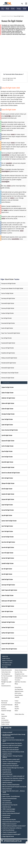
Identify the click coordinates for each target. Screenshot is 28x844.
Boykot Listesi (5, 724)
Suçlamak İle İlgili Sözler (8, 343)
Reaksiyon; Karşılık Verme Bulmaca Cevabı (13, 751)
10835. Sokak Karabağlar (9, 809)
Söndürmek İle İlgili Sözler (8, 363)
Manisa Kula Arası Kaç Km (9, 819)
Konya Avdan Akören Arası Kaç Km (11, 821)
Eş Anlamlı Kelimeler (7, 704)
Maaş (16, 684)
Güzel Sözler (10, 16)
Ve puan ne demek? (7, 732)
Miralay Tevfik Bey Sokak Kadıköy (11, 784)
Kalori (16, 710)
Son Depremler (19, 689)
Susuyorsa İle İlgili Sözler (8, 283)
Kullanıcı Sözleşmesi (7, 660)
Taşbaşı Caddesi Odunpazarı (10, 763)
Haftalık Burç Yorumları (18, 679)
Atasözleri (17, 703)
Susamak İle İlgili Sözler (8, 323)
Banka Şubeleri (5, 722)
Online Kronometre (6, 670)
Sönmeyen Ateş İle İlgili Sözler (9, 372)
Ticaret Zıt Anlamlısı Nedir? (10, 832)
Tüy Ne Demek (6, 817)
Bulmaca (3, 708)
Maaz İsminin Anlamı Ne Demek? (11, 749)
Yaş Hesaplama (5, 674)
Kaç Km (17, 708)
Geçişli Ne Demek (7, 772)
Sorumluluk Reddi (6, 664)
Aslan (24, 8)
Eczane (3, 706)
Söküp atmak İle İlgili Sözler (9, 358)
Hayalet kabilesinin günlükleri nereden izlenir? (14, 825)
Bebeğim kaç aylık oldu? (6, 683)
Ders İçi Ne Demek (7, 802)
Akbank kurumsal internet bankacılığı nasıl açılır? (13, 740)
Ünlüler (17, 706)
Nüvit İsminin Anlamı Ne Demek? (11, 765)
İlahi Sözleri (4, 701)
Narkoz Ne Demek (7, 788)
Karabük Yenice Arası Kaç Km (10, 804)
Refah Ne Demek (7, 770)
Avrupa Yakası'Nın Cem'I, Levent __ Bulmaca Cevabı (14, 791)
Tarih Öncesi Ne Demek (8, 830)
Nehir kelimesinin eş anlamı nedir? (11, 759)
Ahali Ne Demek (6, 815)
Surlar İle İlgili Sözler (7, 328)
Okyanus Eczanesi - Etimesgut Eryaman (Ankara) (13, 756)
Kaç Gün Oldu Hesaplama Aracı (19, 673)
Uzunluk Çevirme (6, 685)
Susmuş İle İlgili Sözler (7, 308)
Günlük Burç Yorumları (21, 676)
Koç (3, 8)
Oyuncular (4, 716)
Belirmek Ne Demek (7, 774)
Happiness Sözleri (7, 754)
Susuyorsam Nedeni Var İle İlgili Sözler (12, 288)
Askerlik (17, 697)
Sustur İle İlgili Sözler (7, 293)
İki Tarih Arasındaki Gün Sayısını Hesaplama (6, 678)
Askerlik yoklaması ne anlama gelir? (12, 834)
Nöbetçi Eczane (19, 691)
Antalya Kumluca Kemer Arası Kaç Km (12, 743)
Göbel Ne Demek (7, 807)
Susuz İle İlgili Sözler (19, 16)
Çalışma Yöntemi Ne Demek (9, 798)
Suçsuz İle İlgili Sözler (7, 348)
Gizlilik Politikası (6, 658)
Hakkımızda (5, 656)
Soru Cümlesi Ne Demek (9, 811)
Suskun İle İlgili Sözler (7, 313)
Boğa (7, 8)
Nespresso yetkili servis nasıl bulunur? (12, 745)
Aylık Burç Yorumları (20, 682)
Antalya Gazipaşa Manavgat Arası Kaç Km (13, 767)
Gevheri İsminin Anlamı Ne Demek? (11, 813)
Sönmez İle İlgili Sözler (7, 378)
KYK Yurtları (18, 693)
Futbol (16, 701)
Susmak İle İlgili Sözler (7, 303)
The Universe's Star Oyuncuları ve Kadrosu (13, 778)
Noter (3, 714)
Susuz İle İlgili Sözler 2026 (9, 78)
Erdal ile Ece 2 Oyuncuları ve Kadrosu (12, 828)
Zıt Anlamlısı (4, 720)
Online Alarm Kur (6, 672)
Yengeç (19, 8)
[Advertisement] (14, 57)
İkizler (13, 8)
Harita (3, 718)
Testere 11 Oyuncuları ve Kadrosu (11, 761)
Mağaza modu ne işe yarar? (10, 823)
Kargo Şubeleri (19, 695)
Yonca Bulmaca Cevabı (8, 737)
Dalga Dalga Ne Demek (8, 836)
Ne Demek (4, 703)
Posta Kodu (18, 687)
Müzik (16, 704)
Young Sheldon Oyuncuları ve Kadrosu (12, 780)
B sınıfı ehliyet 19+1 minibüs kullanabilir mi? (13, 776)
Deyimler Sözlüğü (6, 710)
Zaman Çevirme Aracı (21, 670)
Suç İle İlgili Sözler (6, 338)
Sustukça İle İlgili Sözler (8, 298)
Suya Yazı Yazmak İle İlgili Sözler (10, 333)
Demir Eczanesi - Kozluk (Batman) (11, 796)
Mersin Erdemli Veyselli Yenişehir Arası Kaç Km (14, 786)
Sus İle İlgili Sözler (6, 318)
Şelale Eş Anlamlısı (7, 782)
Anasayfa (3, 16)
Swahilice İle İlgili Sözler (8, 353)
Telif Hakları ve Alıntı (7, 662)
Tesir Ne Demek (6, 800)
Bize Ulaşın (5, 667)
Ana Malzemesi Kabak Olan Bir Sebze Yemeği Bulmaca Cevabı (14, 735)
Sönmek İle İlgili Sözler (7, 368)
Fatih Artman (6, 794)
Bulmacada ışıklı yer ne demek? (11, 747)
